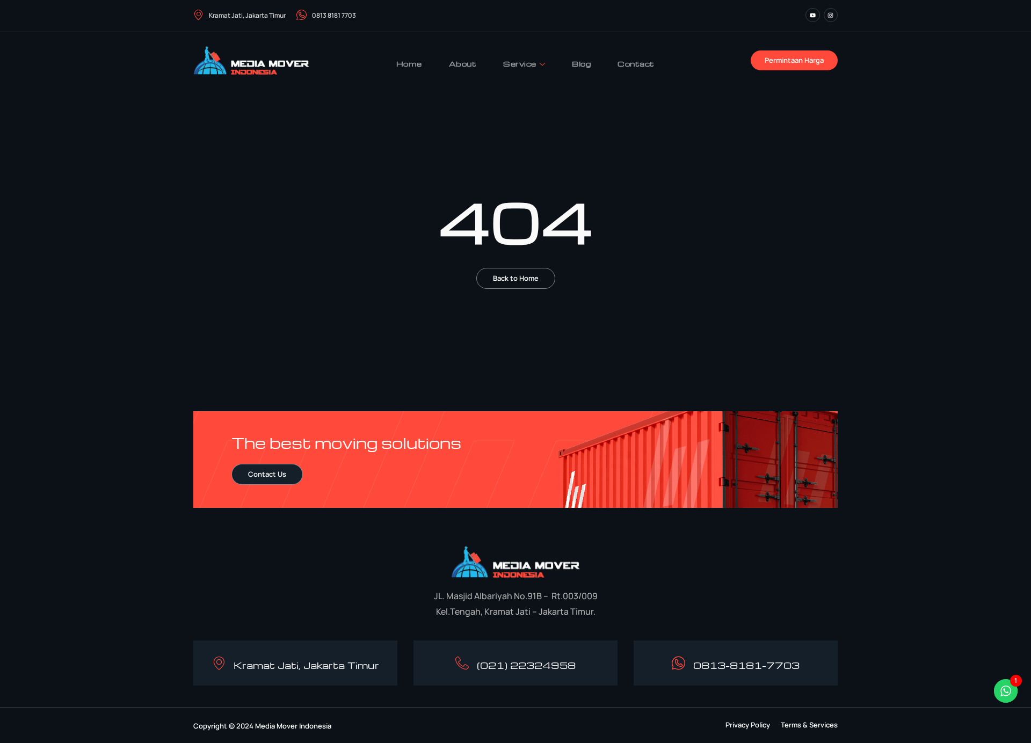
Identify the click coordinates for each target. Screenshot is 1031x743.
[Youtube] (812, 15)
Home (409, 63)
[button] (747, 725)
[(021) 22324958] (462, 663)
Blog (581, 63)
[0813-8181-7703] (678, 663)
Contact (636, 63)
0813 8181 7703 (334, 15)
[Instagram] (831, 15)
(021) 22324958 (526, 665)
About (463, 63)
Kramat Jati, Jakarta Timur (247, 15)
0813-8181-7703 (746, 665)
